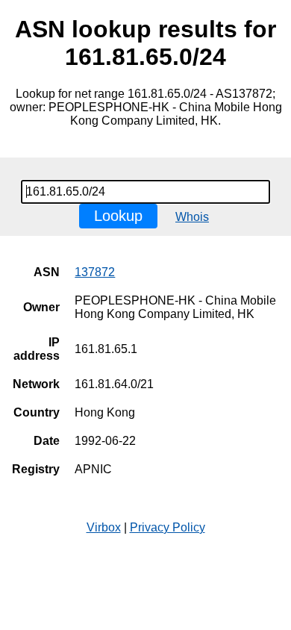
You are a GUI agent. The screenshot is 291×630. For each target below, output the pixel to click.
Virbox (104, 527)
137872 (95, 272)
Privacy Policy (167, 527)
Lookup (118, 216)
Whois (192, 216)
